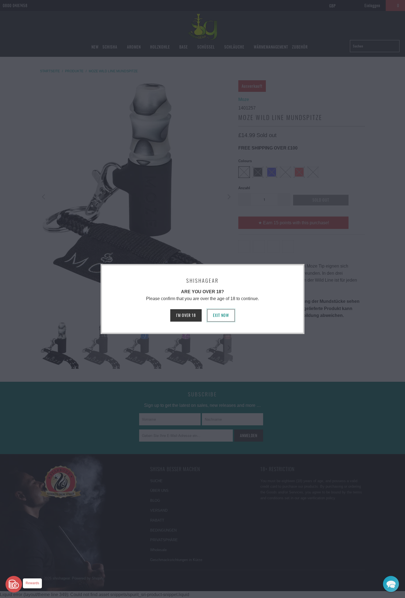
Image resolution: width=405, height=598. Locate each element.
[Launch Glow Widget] (14, 584)
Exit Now (221, 315)
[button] (391, 584)
